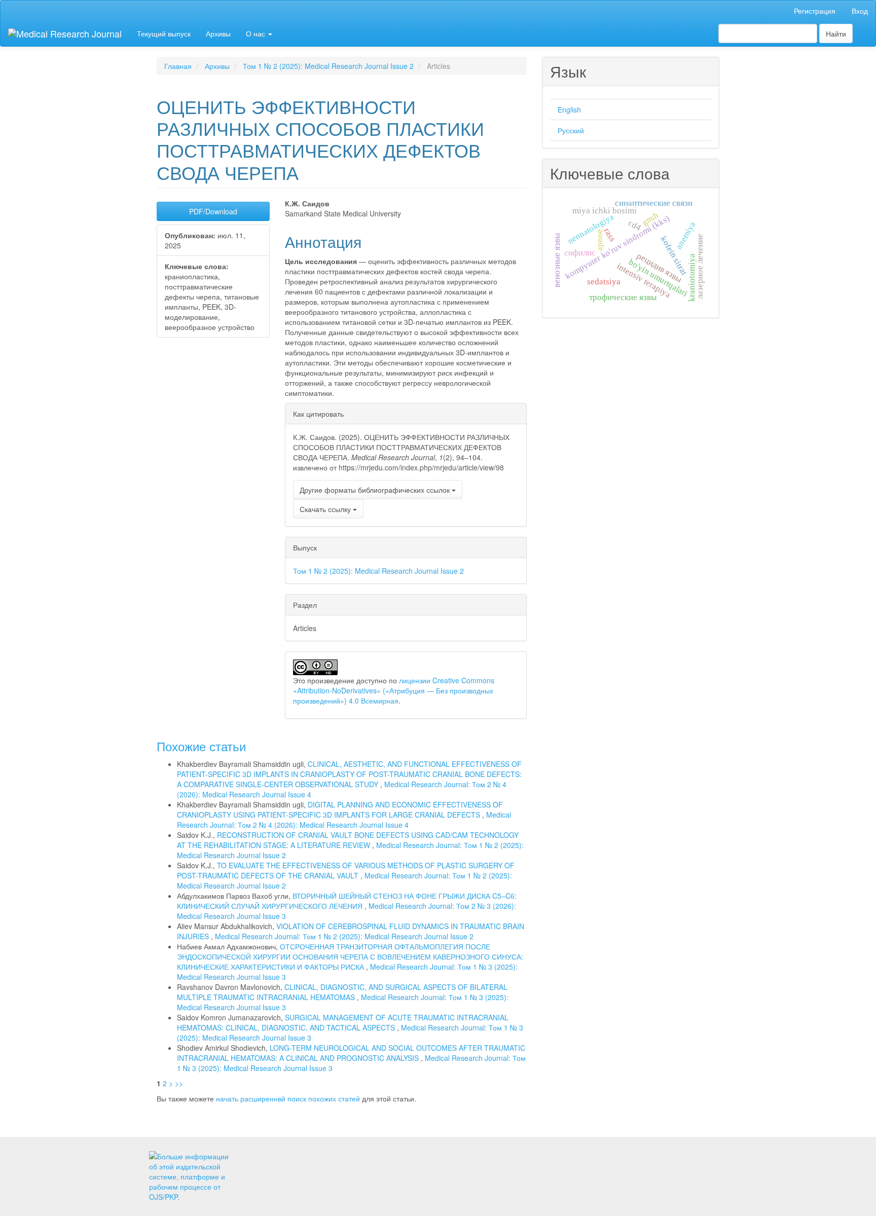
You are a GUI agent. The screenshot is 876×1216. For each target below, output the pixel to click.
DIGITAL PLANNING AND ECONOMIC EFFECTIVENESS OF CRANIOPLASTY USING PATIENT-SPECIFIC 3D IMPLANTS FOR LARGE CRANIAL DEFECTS (340, 809)
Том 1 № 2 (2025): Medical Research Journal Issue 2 (328, 66)
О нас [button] (256, 33)
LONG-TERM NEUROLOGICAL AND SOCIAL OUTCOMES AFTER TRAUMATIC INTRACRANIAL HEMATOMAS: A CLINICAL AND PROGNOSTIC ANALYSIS (351, 1053)
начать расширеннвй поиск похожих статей (288, 1098)
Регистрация (814, 11)
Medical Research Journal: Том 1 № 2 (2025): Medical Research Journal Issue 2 (344, 936)
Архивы (218, 33)
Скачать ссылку (326, 509)
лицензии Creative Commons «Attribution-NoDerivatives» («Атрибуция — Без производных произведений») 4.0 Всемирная (393, 690)
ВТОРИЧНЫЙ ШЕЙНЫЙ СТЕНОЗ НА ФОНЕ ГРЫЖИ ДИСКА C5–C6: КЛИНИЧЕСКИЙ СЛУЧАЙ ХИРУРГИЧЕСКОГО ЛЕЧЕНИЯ (347, 901)
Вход (860, 11)
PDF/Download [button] (213, 211)
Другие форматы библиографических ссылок (376, 490)
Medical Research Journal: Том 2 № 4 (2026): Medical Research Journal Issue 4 (344, 819)
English (569, 109)
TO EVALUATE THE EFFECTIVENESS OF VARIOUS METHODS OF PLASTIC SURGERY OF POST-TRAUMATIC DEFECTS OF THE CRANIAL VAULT (346, 870)
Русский (571, 130)
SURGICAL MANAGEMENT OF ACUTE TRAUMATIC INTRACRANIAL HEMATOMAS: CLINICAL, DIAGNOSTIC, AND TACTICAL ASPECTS (342, 1022)
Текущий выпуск (164, 33)
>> (179, 1083)
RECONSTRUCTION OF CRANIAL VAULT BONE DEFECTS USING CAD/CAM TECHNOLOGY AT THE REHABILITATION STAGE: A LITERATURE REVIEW (348, 840)
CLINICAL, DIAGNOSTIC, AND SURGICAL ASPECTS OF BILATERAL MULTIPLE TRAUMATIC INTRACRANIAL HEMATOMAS (342, 992)
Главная (178, 66)
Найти (836, 33)
